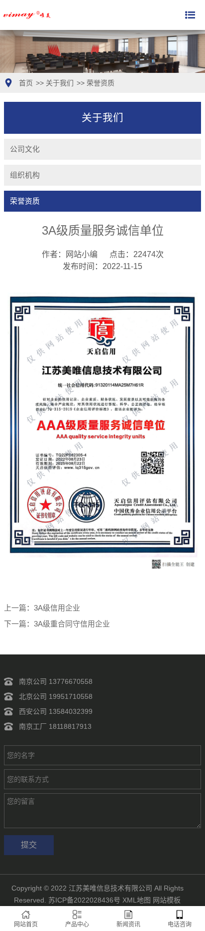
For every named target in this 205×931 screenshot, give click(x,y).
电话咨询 (180, 924)
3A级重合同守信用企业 (72, 624)
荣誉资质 (100, 83)
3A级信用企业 (57, 608)
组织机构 (25, 175)
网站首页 (26, 924)
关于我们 (60, 83)
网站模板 (167, 900)
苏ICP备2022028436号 (84, 900)
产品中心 (77, 924)
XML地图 (136, 900)
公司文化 (25, 149)
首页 (26, 83)
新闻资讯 (128, 924)
